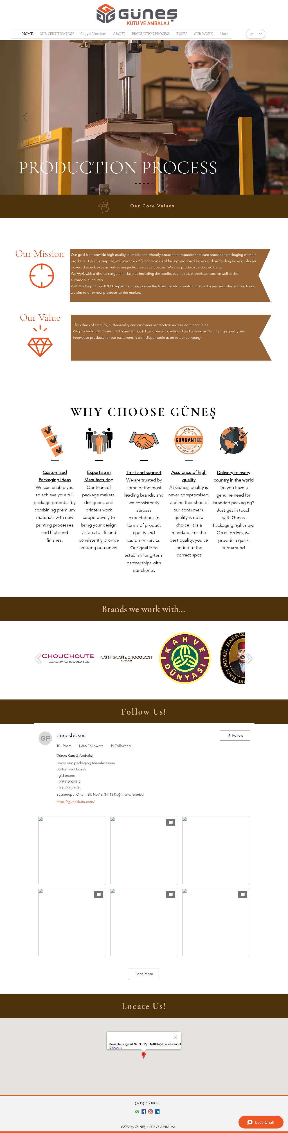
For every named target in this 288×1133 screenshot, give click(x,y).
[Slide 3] (144, 183)
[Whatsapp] (137, 1111)
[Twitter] (150, 1111)
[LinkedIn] (157, 1111)
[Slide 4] (148, 183)
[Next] (263, 117)
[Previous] (24, 117)
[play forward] (249, 658)
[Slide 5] (152, 183)
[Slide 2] (140, 183)
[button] (68, 658)
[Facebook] (144, 1111)
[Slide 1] (136, 183)
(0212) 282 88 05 (147, 1103)
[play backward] (38, 658)
